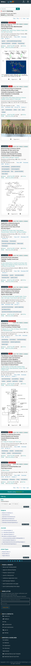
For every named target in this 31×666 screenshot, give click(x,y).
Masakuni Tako (5, 30)
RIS (17, 24)
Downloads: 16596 (9, 304)
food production (5, 342)
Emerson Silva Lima (22, 264)
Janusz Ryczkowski (14, 368)
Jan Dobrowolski (13, 366)
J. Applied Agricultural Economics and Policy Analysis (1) (13, 542)
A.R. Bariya (16, 329)
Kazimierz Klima (21, 366)
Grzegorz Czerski (5, 369)
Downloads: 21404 (9, 107)
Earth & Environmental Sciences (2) (9, 520)
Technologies (4, 245)
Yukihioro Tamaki (20, 30)
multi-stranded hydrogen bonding (14, 41)
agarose (3, 41)
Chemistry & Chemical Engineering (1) (10, 522)
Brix (12, 171)
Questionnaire (8, 624)
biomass (22, 378)
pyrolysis (9, 381)
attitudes (11, 450)
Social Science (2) (6, 514)
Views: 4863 (19, 162)
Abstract (4, 45)
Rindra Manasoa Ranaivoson (15, 97)
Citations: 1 (14, 376)
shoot (23, 109)
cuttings (3, 112)
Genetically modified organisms (8, 243)
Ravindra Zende (12, 230)
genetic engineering (19, 307)
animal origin (5, 344)
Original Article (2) (6, 555)
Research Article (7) (6, 551)
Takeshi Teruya (13, 30)
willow (15, 109)
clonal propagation (15, 169)
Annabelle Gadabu (18, 296)
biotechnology (21, 43)
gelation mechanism (6, 43)
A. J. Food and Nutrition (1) (7, 530)
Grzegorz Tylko (22, 368)
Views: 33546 (17, 374)
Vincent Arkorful (13, 298)
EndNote (26, 24)
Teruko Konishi (9, 32)
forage (18, 479)
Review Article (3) (5, 553)
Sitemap (6, 632)
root (19, 109)
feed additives (24, 479)
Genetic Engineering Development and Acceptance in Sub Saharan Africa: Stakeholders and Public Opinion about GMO (11, 291)
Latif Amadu (6, 298)
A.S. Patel (11, 329)
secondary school (18, 450)
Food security (13, 241)
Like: (8, 38)
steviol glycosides (5, 171)
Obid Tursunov (5, 366)
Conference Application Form (10, 578)
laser (3, 109)
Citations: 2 (14, 476)
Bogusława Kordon (5, 368)
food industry (12, 339)
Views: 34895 (17, 475)
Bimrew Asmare (5, 470)
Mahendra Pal (5, 230)
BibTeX (21, 24)
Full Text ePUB (10, 47)
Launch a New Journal (8, 575)
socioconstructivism (16, 453)
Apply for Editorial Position (9, 570)
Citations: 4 (23, 107)
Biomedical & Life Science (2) (8, 518)
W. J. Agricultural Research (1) (8, 534)
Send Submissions (8, 627)
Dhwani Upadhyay (22, 232)
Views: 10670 (17, 37)
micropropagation (5, 169)
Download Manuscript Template (12, 653)
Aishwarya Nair (13, 232)
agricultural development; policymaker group (11, 311)
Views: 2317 (16, 237)
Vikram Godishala (23, 329)
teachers (3, 453)
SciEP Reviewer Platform (9, 581)
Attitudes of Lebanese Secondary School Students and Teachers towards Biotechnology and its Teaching (10, 437)
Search (23, 2)
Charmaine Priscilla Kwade (8, 296)
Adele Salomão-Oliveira (7, 263)
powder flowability (19, 171)
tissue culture (4, 173)
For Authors (6, 640)
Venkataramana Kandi (7, 330)
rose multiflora (15, 378)
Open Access (6, 651)
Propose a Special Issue (8, 572)
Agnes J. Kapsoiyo (15, 157)
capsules (11, 275)
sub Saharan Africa (6, 309)
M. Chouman (10, 441)
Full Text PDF (12, 45)
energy (20, 381)
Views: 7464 (16, 271)
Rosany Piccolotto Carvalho (9, 266)
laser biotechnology (6, 378)
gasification (15, 381)
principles (14, 43)
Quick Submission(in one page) (10, 583)
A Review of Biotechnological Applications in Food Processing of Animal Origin (10, 325)
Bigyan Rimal (5, 97)
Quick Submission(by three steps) (11, 586)
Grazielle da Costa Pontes (18, 263)
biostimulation (9, 109)
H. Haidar (4, 441)
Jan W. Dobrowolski (16, 99)
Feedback (6, 619)
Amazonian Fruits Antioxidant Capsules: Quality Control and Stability (9, 259)
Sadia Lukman (22, 298)
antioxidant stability (19, 275)
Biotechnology (5, 241)
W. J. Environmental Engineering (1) (9, 543)
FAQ (5, 621)
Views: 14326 (18, 335)
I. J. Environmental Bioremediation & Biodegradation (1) (13, 538)
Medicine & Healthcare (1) (7, 512)
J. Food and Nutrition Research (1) (9, 540)
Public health (20, 243)
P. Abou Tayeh (18, 441)
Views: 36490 (17, 446)
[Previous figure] (8, 79)
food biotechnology (21, 339)
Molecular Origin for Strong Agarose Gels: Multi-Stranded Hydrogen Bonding (11, 26)
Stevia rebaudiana (5, 166)
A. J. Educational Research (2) (8, 532)
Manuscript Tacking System (9, 567)
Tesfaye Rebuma (19, 230)
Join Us (6, 630)
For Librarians (6, 648)
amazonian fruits (5, 277)
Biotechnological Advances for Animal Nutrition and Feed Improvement (11, 466)
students (9, 453)
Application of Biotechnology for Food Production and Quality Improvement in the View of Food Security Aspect (10, 225)
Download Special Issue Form (11, 656)
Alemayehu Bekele (5, 232)
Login (28, 2)
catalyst (3, 381)
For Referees (6, 642)
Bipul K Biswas (5, 157)
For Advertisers (6, 645)
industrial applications (15, 342)
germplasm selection (15, 166)
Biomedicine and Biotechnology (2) (9, 536)
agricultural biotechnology (7, 307)
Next (24, 18)
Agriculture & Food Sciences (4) (8, 516)
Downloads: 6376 (24, 237)
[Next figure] (20, 79)
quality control (14, 277)
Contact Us (7, 616)
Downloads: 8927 (24, 271)
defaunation (12, 479)
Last (28, 18)
